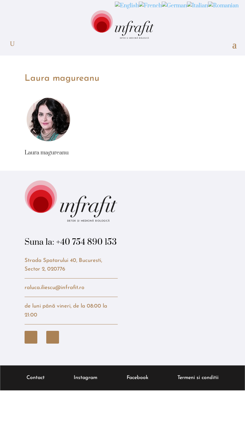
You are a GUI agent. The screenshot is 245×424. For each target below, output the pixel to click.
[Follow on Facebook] (31, 337)
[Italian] (197, 5)
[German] (174, 5)
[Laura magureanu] (48, 139)
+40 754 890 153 (86, 242)
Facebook (137, 377)
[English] (127, 5)
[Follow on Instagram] (52, 337)
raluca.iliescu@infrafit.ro (54, 287)
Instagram (85, 377)
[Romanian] (223, 5)
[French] (150, 5)
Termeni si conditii (198, 377)
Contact (35, 377)
